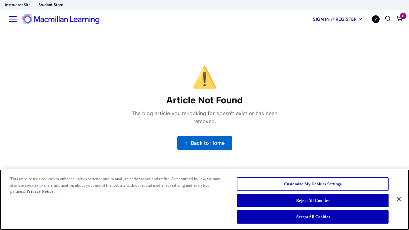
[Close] (399, 199)
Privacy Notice (40, 191)
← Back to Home (205, 143)
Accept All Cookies (313, 216)
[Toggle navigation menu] (12, 19)
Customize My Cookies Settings (313, 184)
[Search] (388, 19)
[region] (204, 199)
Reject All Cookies (312, 200)
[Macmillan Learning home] (60, 19)
